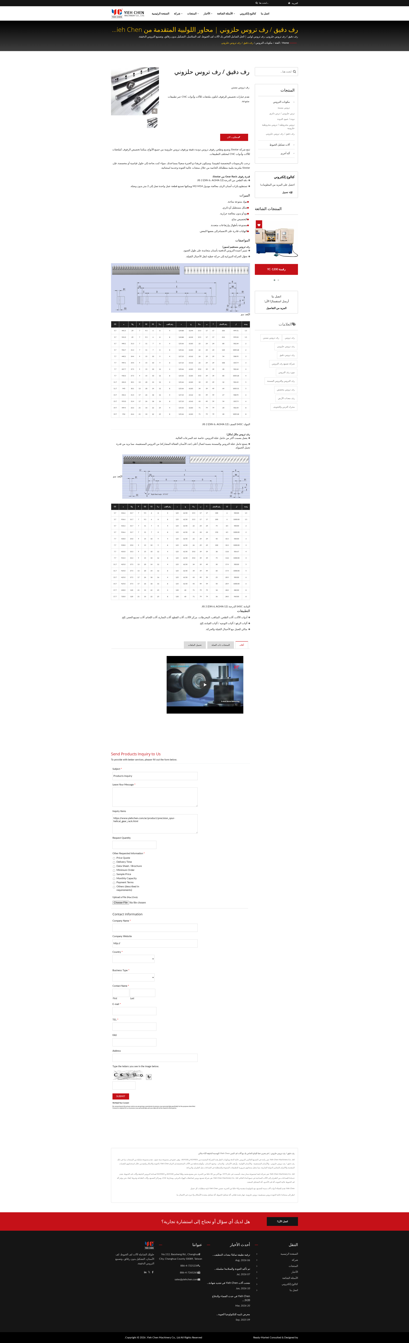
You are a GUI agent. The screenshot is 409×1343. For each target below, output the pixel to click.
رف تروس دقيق (287, 355)
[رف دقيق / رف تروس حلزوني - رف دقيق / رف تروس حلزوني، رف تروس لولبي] (154, 111)
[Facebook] (152, 1272)
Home (285, 43)
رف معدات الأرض (286, 398)
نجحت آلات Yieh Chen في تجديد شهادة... (228, 1283)
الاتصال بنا (181, 1195)
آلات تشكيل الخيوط (280, 145)
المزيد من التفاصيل (276, 308)
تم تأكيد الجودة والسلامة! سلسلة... (232, 1269)
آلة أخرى (285, 153)
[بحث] (256, 3)
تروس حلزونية (251, 1195)
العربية (295, 3)
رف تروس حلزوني (286, 346)
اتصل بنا (265, 13)
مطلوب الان (232, 137)
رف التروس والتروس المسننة (281, 381)
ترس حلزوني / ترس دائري (282, 113)
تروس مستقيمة (264, 1195)
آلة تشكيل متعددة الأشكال (205, 1195)
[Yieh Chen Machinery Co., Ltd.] (186, 476)
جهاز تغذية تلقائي (238, 1195)
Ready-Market (261, 1337)
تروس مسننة (284, 108)
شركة (177, 13)
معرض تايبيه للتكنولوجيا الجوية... (233, 1314)
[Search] (294, 71)
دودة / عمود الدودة (286, 119)
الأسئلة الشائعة (225, 13)
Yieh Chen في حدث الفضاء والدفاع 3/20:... (231, 1298)
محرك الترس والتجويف (284, 407)
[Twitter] (149, 1272)
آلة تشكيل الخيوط (224, 1195)
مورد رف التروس (286, 372)
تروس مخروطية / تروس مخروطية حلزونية (278, 126)
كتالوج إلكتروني (248, 13)
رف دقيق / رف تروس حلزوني (237, 43)
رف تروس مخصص (286, 390)
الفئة (277, 43)
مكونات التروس (264, 43)
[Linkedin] (145, 1272)
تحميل (285, 192)
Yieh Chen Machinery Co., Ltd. (163, 1337)
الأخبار (207, 13)
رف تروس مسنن (271, 338)
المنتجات (192, 13)
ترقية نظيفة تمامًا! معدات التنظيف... (231, 1254)
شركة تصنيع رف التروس (283, 364)
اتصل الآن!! (282, 1221)
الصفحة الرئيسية (160, 13)
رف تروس (290, 338)
